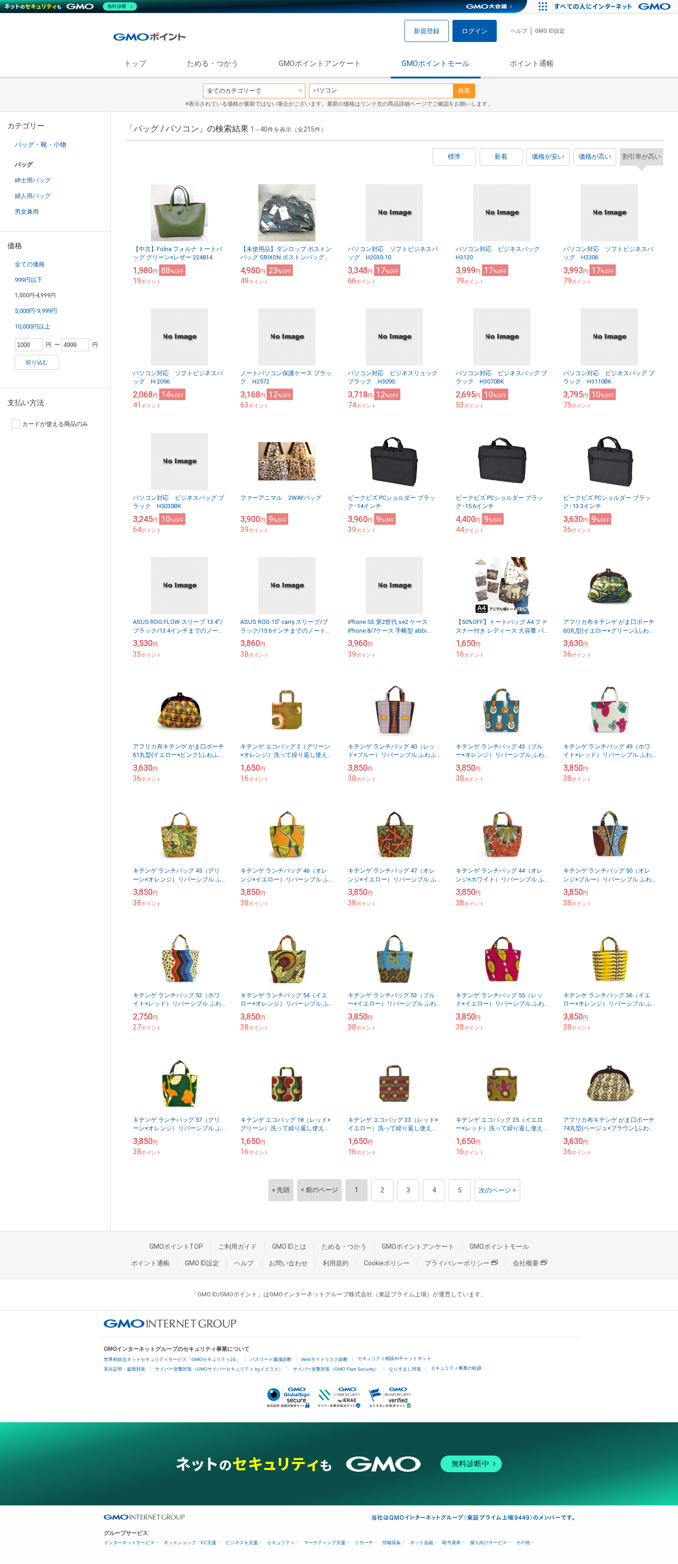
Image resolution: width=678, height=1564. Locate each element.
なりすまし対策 (405, 1369)
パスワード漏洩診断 (270, 1359)
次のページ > (497, 1190)
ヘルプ (519, 31)
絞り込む (37, 362)
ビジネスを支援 (242, 1542)
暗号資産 (451, 1542)
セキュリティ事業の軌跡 (456, 1368)
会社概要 (526, 1263)
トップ (135, 63)
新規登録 (427, 31)
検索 (464, 90)
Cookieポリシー (387, 1263)
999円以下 (28, 279)
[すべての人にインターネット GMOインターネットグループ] (613, 6)
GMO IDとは (289, 1246)
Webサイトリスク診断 (324, 1359)
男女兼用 (27, 211)
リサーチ (364, 1542)
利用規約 (336, 1263)
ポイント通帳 (532, 63)
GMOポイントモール (436, 63)
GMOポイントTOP (176, 1246)
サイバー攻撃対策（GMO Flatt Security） (336, 1369)
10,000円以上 (32, 326)
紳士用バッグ (33, 180)
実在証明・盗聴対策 (124, 1369)
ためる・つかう (212, 63)
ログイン (475, 31)
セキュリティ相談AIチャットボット (394, 1358)
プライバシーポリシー (457, 1263)
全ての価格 (30, 264)
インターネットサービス (129, 1542)
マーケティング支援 (324, 1542)
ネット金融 (421, 1542)
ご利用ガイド (237, 1246)
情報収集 (391, 1542)
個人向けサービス (488, 1542)
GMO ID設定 (550, 31)
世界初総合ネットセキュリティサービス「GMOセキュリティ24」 (172, 1359)
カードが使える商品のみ (55, 423)
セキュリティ (281, 1542)
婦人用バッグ (33, 195)
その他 (523, 1542)
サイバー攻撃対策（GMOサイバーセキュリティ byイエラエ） (219, 1369)
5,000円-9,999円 (36, 310)
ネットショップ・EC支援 (190, 1542)
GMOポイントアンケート (320, 63)
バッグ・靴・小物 (40, 144)
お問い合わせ (288, 1263)
